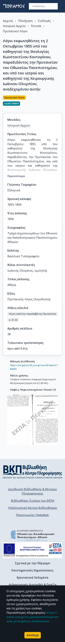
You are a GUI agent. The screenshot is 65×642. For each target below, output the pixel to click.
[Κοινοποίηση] (60, 102)
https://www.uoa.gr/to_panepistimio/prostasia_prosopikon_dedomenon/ (32, 617)
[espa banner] (32, 550)
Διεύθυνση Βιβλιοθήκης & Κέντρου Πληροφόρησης (32, 491)
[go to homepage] (14, 6)
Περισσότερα (16, 176)
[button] (32, 314)
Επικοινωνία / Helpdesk (32, 515)
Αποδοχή (33, 635)
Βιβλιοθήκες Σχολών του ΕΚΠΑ (32, 501)
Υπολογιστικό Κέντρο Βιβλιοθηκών (32, 508)
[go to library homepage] (32, 471)
